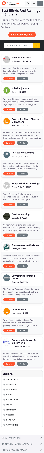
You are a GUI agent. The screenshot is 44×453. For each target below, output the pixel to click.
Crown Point (12, 399)
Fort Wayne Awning (23, 152)
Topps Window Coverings (26, 183)
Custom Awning (21, 214)
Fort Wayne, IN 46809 (21, 156)
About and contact (11, 438)
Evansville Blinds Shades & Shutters (25, 120)
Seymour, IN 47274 (20, 282)
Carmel (9, 394)
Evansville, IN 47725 (20, 125)
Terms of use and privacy (14, 450)
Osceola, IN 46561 (19, 218)
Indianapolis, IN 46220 (21, 61)
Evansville (11, 384)
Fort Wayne (11, 389)
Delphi (9, 404)
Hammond (11, 409)
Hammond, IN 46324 (20, 313)
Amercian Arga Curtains (25, 245)
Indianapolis (12, 379)
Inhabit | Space (20, 88)
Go (36, 45)
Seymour (10, 419)
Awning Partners (21, 57)
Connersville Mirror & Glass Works (24, 341)
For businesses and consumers (17, 444)
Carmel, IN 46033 (19, 92)
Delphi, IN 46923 (19, 248)
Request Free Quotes (22, 34)
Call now (9, 79)
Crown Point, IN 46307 (21, 187)
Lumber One (19, 309)
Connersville (12, 424)
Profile (22, 79)
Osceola (10, 414)
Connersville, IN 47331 (21, 346)
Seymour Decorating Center (23, 277)
